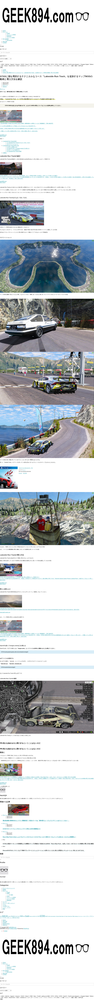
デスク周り (4, 917)
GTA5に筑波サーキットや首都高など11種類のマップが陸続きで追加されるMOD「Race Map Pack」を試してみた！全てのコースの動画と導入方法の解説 (38, 777)
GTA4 (38, 916)
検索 (1, 67)
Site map (5, 41)
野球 (4, 909)
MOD (11, 894)
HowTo (46, 916)
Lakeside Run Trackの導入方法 (11, 145)
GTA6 (8, 896)
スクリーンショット (12, 144)
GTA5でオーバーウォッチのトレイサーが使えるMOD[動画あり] (21, 829)
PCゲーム (5, 32)
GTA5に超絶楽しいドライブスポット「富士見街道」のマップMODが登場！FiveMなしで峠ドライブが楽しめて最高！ (29, 175)
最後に (5, 152)
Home (4, 30)
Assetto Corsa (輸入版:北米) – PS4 (26, 468)
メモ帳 (8, 917)
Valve (73, 916)
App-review (9, 40)
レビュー (10, 917)
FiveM (8, 33)
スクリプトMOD (11, 37)
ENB (21, 916)
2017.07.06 (3, 784)
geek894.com (3, 135)
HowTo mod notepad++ (52, 916)
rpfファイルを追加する (13, 149)
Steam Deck (70, 916)
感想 (13, 917)
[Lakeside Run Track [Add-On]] (11, 607)
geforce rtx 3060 (32, 916)
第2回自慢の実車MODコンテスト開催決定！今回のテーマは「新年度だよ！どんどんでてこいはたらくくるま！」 (36, 820)
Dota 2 (18, 916)
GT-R (36, 916)
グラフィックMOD (11, 34)
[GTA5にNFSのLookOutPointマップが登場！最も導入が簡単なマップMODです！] (11, 575)
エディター (81, 916)
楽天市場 (25, 473)
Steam (67, 916)
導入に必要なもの (12, 147)
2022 (1, 916)
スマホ (84, 916)
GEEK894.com (12, 927)
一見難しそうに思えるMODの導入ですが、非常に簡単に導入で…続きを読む (19, 131)
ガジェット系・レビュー (9, 903)
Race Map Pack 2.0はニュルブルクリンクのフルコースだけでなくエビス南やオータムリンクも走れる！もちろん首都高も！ (39, 837)
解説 (15, 917)
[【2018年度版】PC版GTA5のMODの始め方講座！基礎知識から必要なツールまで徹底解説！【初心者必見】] (11, 122)
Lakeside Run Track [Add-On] (7, 608)
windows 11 (77, 916)
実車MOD (9, 36)
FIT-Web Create (13, 928)
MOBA (4, 889)
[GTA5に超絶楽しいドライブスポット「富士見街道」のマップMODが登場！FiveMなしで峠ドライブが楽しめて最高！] (11, 174)
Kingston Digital (58, 916)
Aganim (9, 916)
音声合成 (17, 917)
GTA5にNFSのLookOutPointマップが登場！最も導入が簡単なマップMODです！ (20, 577)
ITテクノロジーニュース (9, 888)
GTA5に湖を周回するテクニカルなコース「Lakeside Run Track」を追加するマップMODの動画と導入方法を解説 (31, 72)
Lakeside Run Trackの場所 (14, 151)
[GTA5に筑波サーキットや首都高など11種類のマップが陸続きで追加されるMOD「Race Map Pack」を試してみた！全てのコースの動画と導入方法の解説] (11, 775)
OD (64, 916)
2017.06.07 (3, 182)
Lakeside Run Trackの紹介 (10, 141)
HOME (4, 69)
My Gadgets (6, 39)
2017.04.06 (3, 136)
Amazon (20, 473)
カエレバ (24, 469)
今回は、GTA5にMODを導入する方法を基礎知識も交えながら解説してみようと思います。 (22, 128)
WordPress (26, 928)
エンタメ (5, 901)
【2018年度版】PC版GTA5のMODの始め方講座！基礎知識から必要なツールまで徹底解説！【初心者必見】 (26, 123)
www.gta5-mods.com (5, 612)
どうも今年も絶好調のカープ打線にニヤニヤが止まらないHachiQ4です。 (18, 126)
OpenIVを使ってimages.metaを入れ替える (18, 148)
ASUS (16, 916)
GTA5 (8, 893)
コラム (4, 904)
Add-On (5, 86)
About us (5, 925)
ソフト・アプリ (6, 907)
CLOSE (2, 46)
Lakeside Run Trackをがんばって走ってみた (18, 142)
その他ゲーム (6, 906)
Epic (24, 916)
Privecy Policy (6, 923)
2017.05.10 (3, 584)
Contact (5, 42)
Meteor (63, 916)
